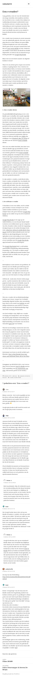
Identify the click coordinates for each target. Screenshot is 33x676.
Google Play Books (20, 54)
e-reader (11, 377)
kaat (7, 506)
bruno (15, 376)
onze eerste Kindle (13, 48)
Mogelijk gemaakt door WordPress (11, 674)
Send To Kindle (22, 140)
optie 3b (11, 323)
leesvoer (5, 377)
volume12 (7, 4)
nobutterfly (9, 569)
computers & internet (24, 376)
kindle (19, 377)
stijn (7, 415)
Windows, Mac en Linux (19, 138)
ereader (16, 377)
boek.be (22, 303)
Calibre (23, 136)
